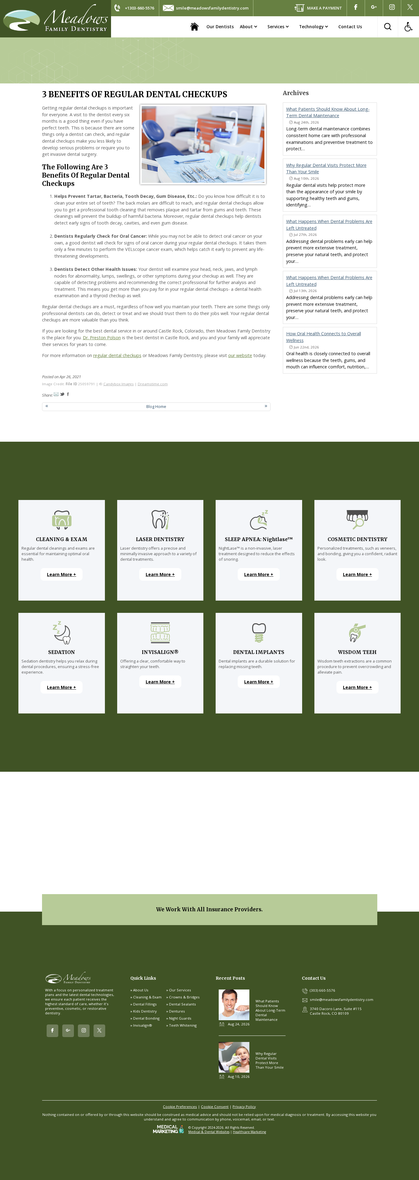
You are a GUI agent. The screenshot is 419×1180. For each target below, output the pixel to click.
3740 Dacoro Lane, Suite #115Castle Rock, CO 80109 (336, 1011)
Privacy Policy (244, 1106)
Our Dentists (220, 26)
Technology (311, 26)
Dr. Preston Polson (102, 337)
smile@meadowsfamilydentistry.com (212, 8)
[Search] (387, 26)
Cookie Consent (215, 1106)
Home (194, 26)
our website (240, 355)
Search (387, 27)
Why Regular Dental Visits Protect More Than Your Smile (270, 1060)
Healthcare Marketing (249, 1132)
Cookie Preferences (180, 1106)
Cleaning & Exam (147, 997)
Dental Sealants (182, 1004)
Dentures (177, 1011)
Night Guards (180, 1018)
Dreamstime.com (153, 384)
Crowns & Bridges (184, 997)
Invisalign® (142, 1025)
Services (275, 26)
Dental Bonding (146, 1018)
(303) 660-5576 (322, 990)
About (246, 26)
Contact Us (350, 26)
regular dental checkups (117, 355)
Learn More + (61, 574)
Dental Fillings (145, 1004)
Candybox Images (118, 384)
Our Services (180, 990)
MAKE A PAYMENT (324, 8)
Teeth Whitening (183, 1025)
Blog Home (156, 406)
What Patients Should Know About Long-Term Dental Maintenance (270, 1010)
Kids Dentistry (145, 1011)
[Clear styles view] (408, 26)
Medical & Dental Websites (208, 1132)
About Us (140, 990)
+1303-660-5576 (139, 8)
